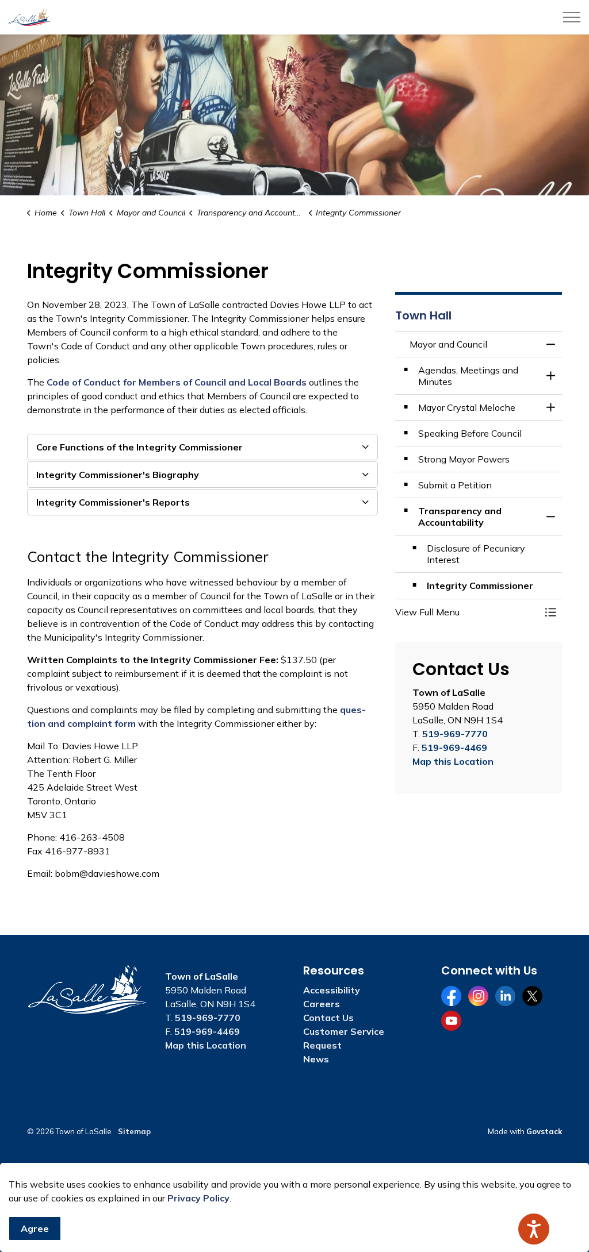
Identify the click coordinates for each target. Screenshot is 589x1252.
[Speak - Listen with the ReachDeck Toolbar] (533, 1229)
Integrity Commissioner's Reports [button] (113, 502)
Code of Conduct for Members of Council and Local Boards (177, 382)
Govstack (544, 1131)
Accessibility (331, 990)
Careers (321, 1004)
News (316, 1059)
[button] (467, 612)
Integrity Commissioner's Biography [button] (117, 474)
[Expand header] (571, 17)
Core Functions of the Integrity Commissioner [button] (139, 447)
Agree (35, 1228)
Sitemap (134, 1131)
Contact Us (328, 1017)
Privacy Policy (198, 1198)
